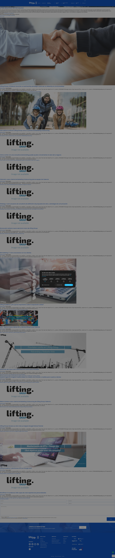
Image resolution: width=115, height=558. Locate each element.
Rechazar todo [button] (59, 284)
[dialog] (57, 279)
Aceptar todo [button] (68, 284)
